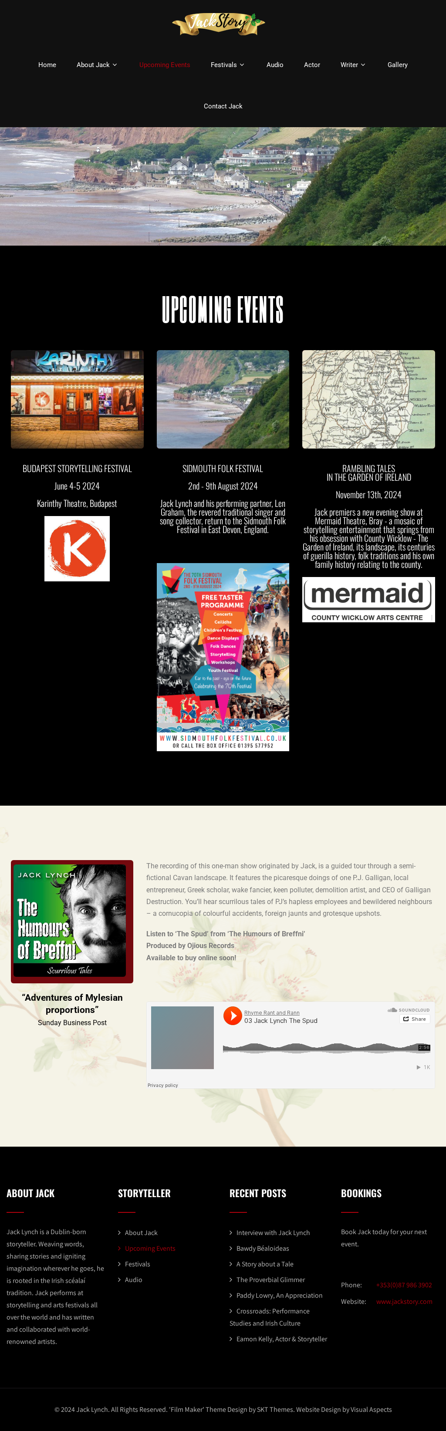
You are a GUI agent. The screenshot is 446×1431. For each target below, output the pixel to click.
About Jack (93, 65)
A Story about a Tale (265, 1264)
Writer (349, 65)
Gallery (398, 65)
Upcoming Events (164, 65)
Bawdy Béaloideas (263, 1248)
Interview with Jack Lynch (273, 1232)
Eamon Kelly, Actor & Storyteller (282, 1338)
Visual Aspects (371, 1409)
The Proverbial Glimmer (271, 1279)
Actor (312, 65)
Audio (275, 65)
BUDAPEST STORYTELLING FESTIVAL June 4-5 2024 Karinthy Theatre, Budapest (77, 486)
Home (47, 65)
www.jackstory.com (404, 1301)
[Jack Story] (219, 37)
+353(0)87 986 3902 (404, 1284)
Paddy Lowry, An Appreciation (280, 1295)
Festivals (224, 65)
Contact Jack (223, 106)
